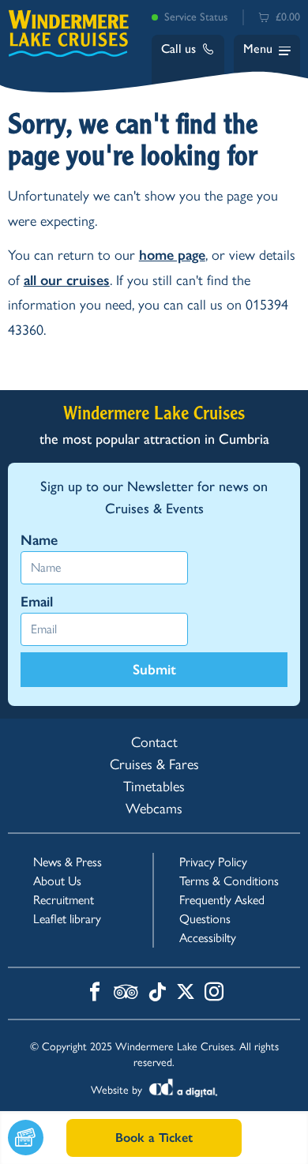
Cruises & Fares (154, 764)
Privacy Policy (213, 861)
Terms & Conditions (229, 880)
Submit (154, 669)
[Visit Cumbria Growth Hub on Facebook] (94, 993)
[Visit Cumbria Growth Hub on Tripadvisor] (126, 993)
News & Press (67, 861)
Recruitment (63, 899)
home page (172, 255)
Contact (154, 742)
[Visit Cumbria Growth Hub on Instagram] (214, 993)
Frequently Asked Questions (222, 909)
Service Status (195, 17)
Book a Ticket (154, 1137)
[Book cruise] (37, 1137)
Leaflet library (67, 918)
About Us (57, 880)
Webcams (154, 808)
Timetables (154, 786)
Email (37, 601)
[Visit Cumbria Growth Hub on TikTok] (157, 993)
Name (39, 540)
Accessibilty (207, 937)
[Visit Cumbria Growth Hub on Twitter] (185, 993)
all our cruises (67, 280)
